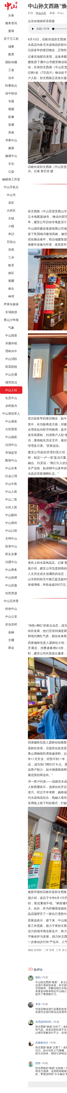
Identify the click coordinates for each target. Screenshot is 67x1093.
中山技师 (11, 577)
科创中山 (11, 608)
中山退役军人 (11, 413)
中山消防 (11, 359)
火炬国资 (11, 429)
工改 (11, 70)
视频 (11, 109)
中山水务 (11, 468)
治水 (11, 77)
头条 (11, 15)
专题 (11, 101)
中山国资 (11, 335)
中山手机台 (11, 187)
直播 (11, 124)
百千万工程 (11, 38)
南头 (11, 288)
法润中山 (11, 444)
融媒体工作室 (11, 179)
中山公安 (11, 616)
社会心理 (11, 476)
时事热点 (11, 85)
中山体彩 (11, 421)
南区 (11, 273)
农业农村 (11, 624)
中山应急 (11, 585)
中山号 (11, 195)
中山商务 (11, 569)
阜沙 (11, 234)
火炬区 (11, 210)
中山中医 (11, 484)
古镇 (11, 218)
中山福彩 (11, 437)
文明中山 (11, 538)
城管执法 (11, 382)
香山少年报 (11, 320)
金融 (11, 632)
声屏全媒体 (11, 304)
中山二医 (11, 499)
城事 (11, 46)
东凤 (11, 249)
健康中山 (11, 156)
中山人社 (11, 390)
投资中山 (11, 546)
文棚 (11, 640)
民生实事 (11, 554)
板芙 (11, 265)
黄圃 (11, 281)
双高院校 (11, 366)
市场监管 (11, 452)
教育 (11, 54)
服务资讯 (11, 23)
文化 (11, 163)
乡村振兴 (11, 405)
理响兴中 (11, 351)
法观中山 (11, 562)
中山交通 (11, 374)
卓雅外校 (11, 343)
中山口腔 (11, 530)
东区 (11, 202)
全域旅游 (11, 312)
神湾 (11, 296)
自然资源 (11, 593)
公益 (11, 171)
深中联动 (11, 93)
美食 (11, 132)
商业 (11, 648)
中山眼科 (11, 515)
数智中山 (11, 460)
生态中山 (11, 398)
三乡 (11, 257)
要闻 (11, 31)
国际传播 (11, 62)
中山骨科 (11, 523)
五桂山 (11, 241)
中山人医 (11, 491)
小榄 (11, 226)
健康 (11, 148)
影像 (11, 117)
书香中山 (11, 140)
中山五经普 (11, 601)
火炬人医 (11, 507)
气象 (11, 327)
